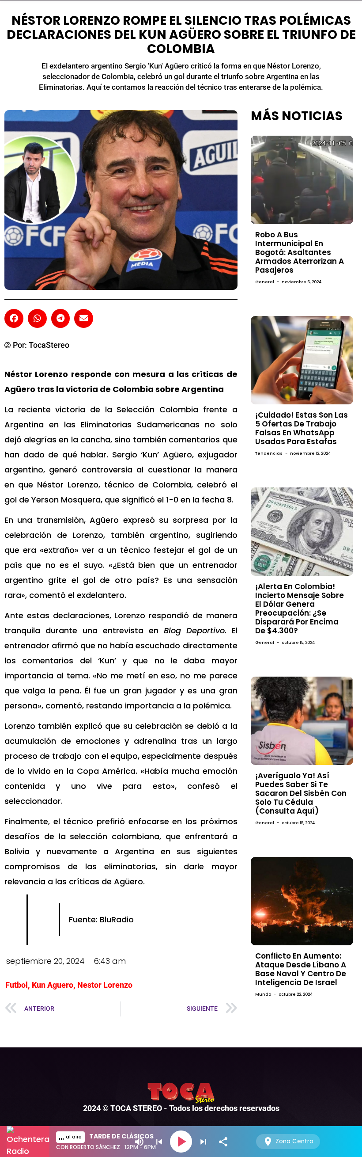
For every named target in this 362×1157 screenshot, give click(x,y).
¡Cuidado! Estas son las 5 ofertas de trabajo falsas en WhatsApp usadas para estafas (301, 428)
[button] (13, 318)
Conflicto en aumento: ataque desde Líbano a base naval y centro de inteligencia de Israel (300, 969)
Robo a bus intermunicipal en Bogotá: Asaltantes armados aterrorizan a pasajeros (299, 252)
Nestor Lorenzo (104, 985)
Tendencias (269, 453)
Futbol (16, 985)
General (264, 282)
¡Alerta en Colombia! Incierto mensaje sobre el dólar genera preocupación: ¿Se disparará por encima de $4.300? (299, 608)
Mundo (263, 994)
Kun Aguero (52, 985)
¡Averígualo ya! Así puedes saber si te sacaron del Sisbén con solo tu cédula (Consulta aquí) (301, 793)
